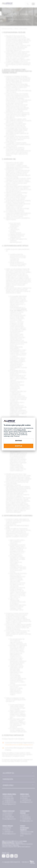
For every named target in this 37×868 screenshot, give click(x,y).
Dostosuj (18, 440)
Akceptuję (18, 446)
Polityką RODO (21, 430)
